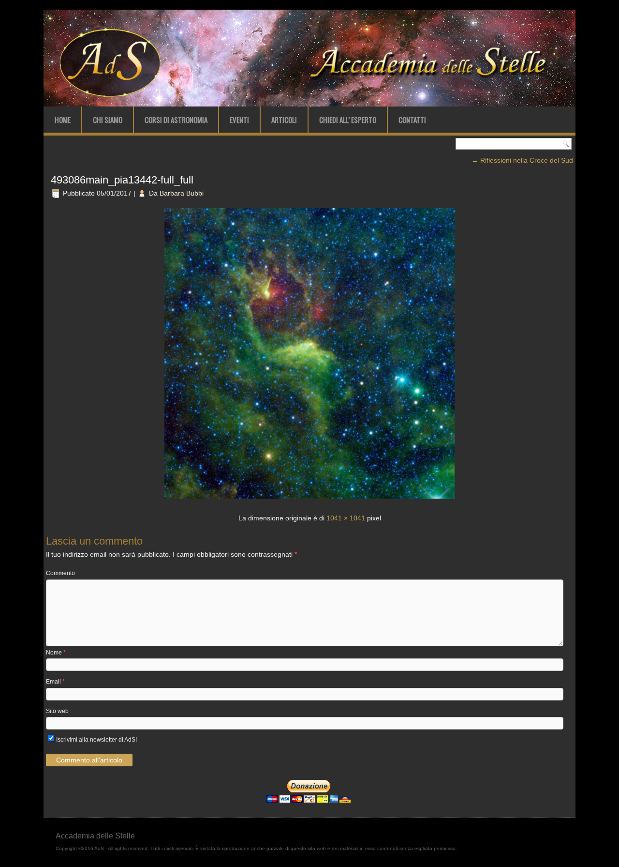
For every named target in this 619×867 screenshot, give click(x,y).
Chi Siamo (107, 119)
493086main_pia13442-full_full (122, 180)
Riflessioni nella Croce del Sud (522, 160)
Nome (56, 652)
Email (55, 681)
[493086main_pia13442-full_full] (309, 499)
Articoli (284, 119)
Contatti (412, 119)
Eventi (239, 119)
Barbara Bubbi (182, 193)
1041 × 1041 (345, 518)
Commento (60, 573)
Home (63, 119)
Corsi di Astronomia (176, 119)
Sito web (57, 711)
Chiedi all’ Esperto (347, 119)
